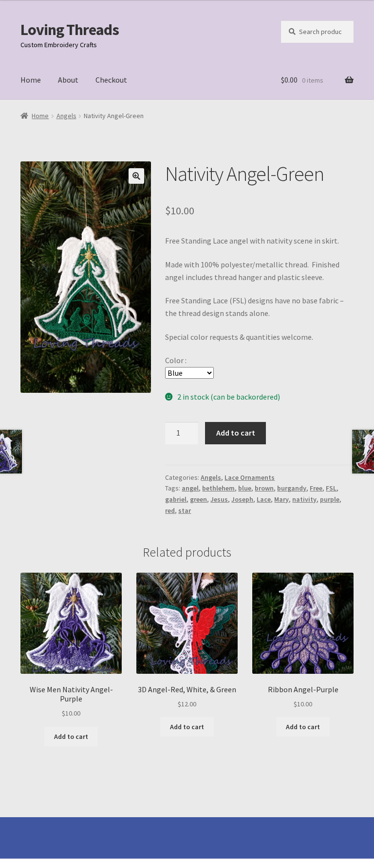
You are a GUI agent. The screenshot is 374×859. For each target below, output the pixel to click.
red (170, 510)
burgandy (291, 488)
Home (30, 80)
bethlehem (218, 488)
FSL (331, 488)
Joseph (242, 499)
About (68, 80)
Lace (264, 499)
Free (316, 488)
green (198, 499)
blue (244, 488)
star (184, 510)
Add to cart (235, 433)
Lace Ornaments (249, 477)
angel (190, 488)
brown (264, 488)
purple (329, 499)
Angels (66, 115)
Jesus (219, 499)
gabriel (176, 499)
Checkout (111, 80)
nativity (304, 499)
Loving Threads (69, 29)
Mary (281, 499)
